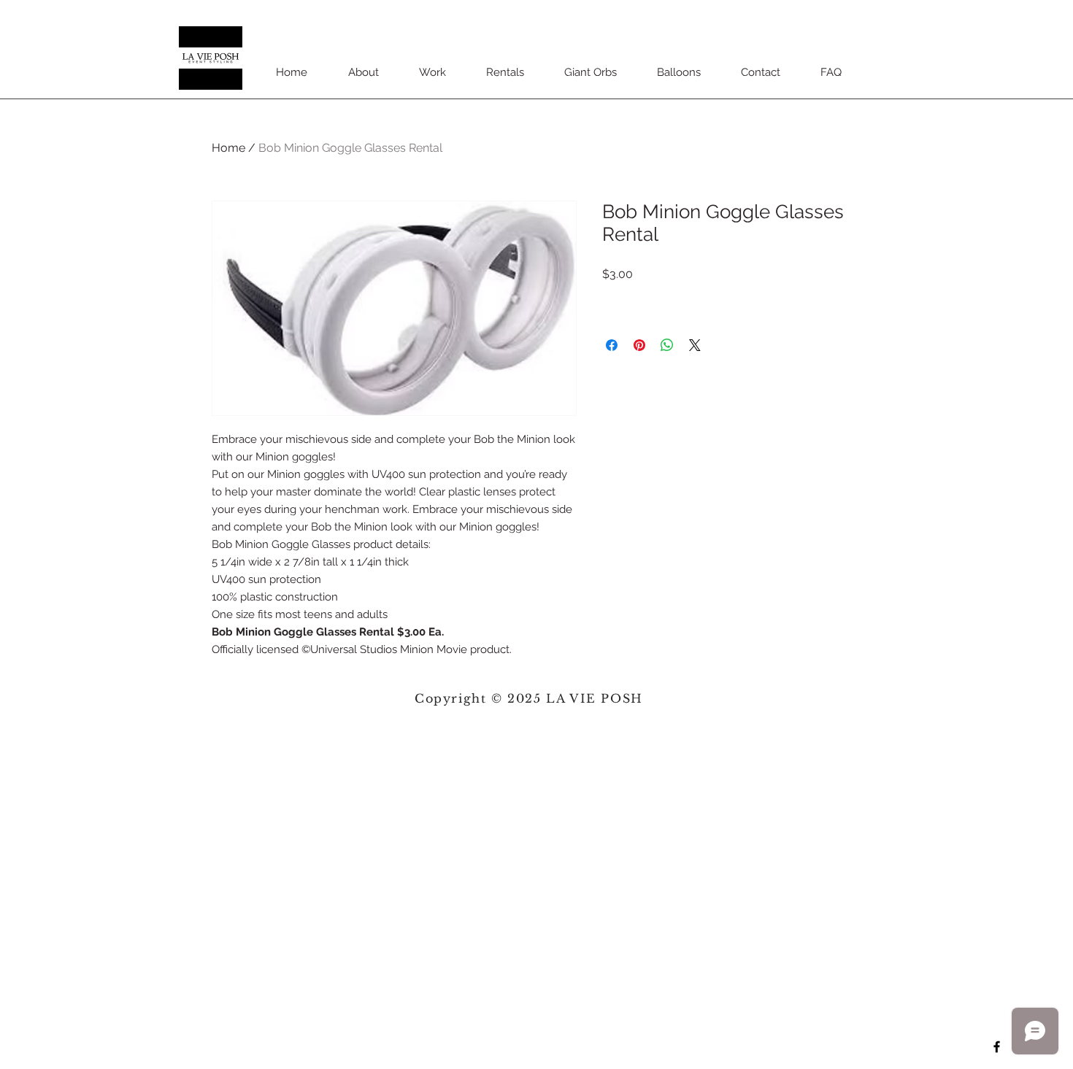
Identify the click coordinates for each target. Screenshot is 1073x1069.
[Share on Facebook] (611, 345)
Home (228, 148)
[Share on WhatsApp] (667, 345)
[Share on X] (695, 345)
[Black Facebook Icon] (996, 1046)
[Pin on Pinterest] (639, 345)
